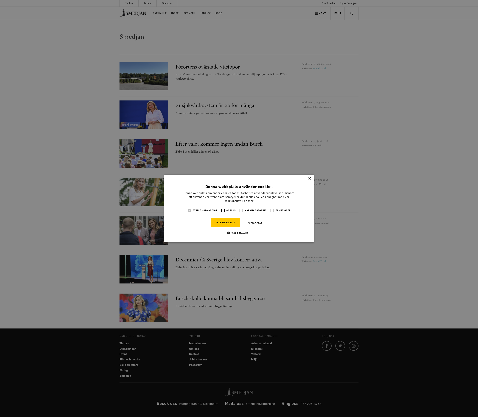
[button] (239, 233)
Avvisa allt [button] (255, 223)
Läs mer (248, 201)
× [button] (309, 178)
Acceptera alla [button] (225, 222)
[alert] (239, 208)
